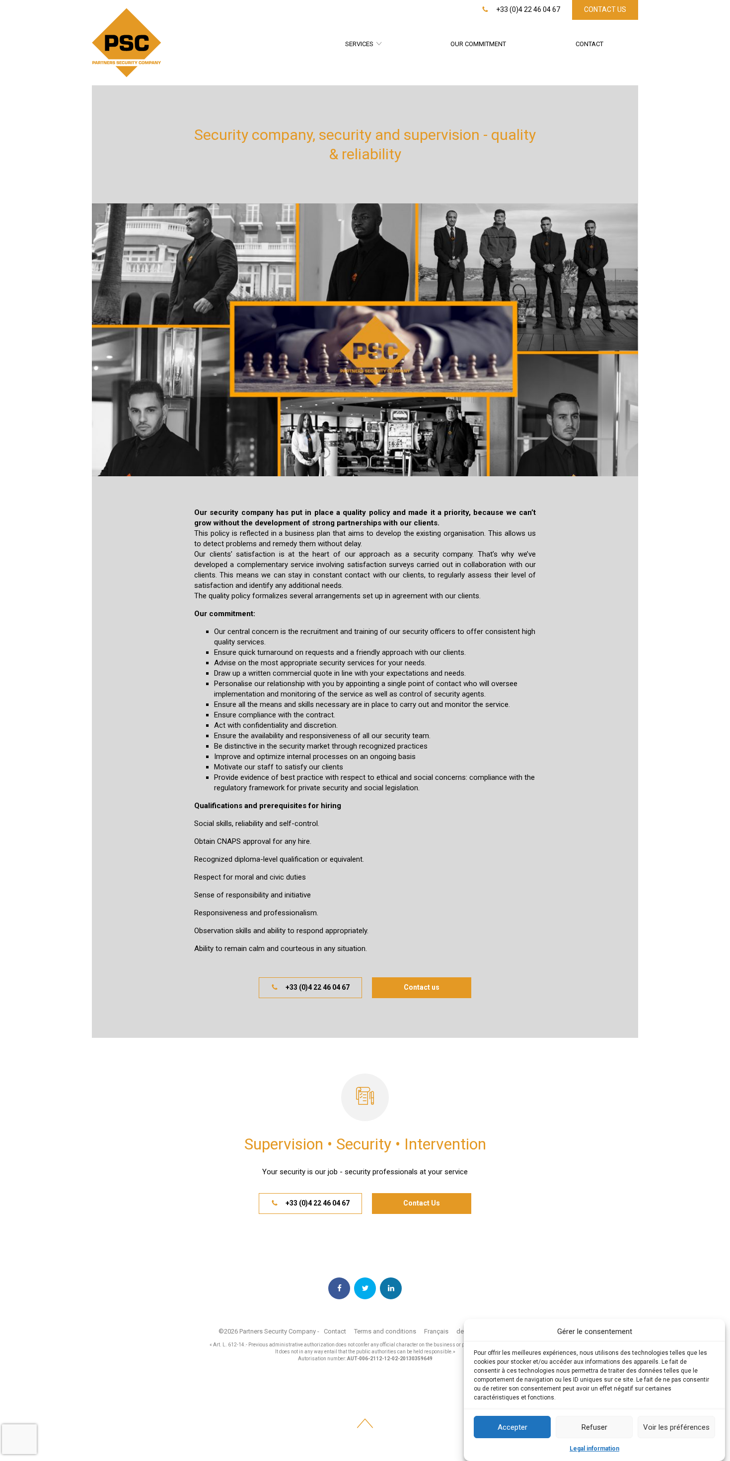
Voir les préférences (676, 1427)
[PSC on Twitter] (365, 1288)
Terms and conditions (385, 1331)
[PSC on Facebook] (339, 1288)
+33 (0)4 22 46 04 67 (527, 9)
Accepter (512, 1427)
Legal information (594, 1448)
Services (359, 44)
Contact (589, 44)
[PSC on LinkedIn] (391, 1288)
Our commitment (478, 44)
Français (436, 1331)
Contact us (421, 987)
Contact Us (605, 9)
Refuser (594, 1427)
